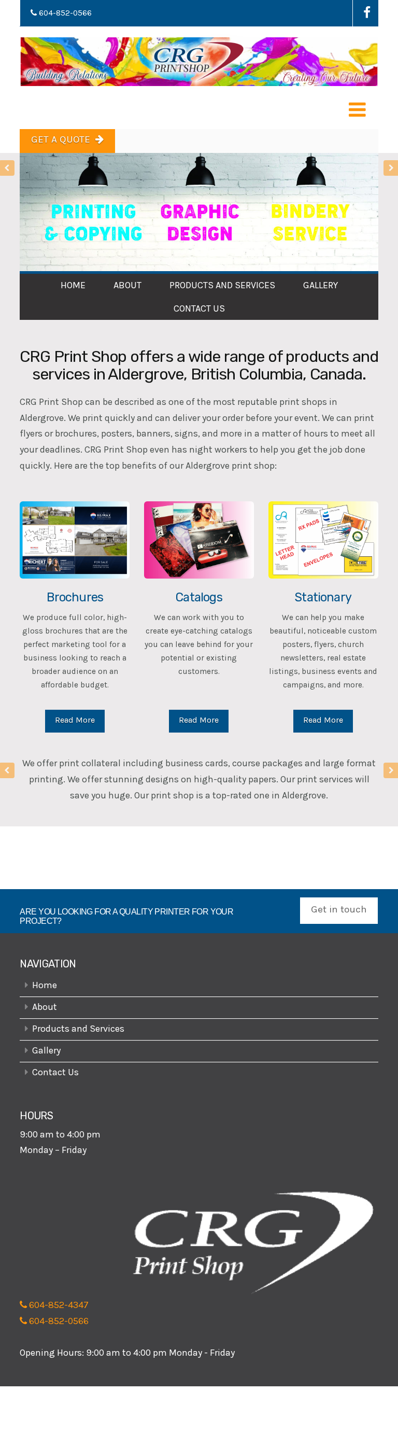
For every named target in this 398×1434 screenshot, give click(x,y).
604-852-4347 (58, 1305)
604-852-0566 (64, 13)
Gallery (320, 285)
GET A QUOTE (60, 139)
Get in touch (339, 909)
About (127, 285)
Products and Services (222, 285)
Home (73, 285)
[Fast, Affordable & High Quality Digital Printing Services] (199, 62)
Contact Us (199, 308)
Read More (75, 720)
